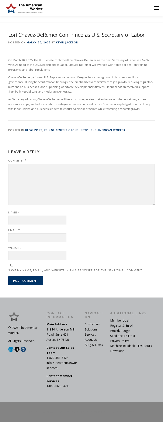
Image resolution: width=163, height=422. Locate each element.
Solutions (91, 329)
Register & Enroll (121, 325)
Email (14, 230)
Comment (17, 160)
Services (90, 334)
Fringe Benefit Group (61, 130)
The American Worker (108, 130)
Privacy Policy (119, 341)
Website (15, 248)
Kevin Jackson (67, 42)
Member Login (120, 320)
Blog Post (33, 130)
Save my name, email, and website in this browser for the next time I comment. (75, 270)
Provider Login (120, 331)
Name (14, 212)
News (85, 130)
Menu (156, 8)
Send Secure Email (122, 336)
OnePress (94, 412)
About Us (91, 340)
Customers (92, 324)
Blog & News (94, 345)
